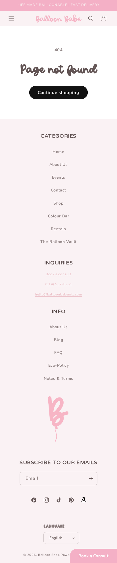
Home (58, 151)
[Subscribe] (91, 478)
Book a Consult (93, 556)
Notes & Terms (58, 378)
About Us (58, 164)
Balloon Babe (49, 555)
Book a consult (58, 274)
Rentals (58, 229)
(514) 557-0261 (58, 284)
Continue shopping (58, 92)
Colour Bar (58, 216)
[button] (11, 18)
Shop (58, 203)
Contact (58, 190)
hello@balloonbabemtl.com (58, 294)
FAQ (58, 352)
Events (58, 177)
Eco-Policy (58, 365)
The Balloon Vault (58, 241)
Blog (58, 339)
